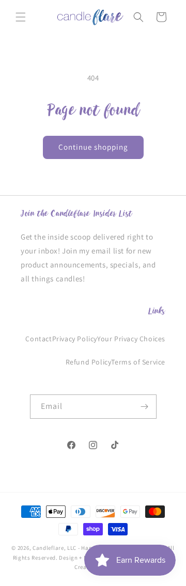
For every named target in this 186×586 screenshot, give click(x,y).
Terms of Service (138, 362)
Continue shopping (93, 147)
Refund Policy (89, 362)
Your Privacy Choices (131, 338)
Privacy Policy (74, 338)
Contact (38, 338)
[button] (20, 17)
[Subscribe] (144, 406)
